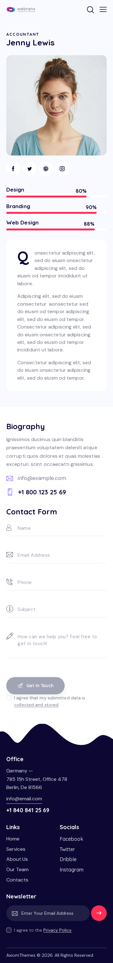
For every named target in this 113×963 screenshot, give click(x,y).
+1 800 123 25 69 (42, 492)
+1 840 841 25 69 (27, 810)
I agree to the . (43, 930)
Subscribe (98, 916)
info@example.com (42, 478)
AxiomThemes (20, 955)
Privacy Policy (57, 930)
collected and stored (36, 705)
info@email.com (24, 798)
